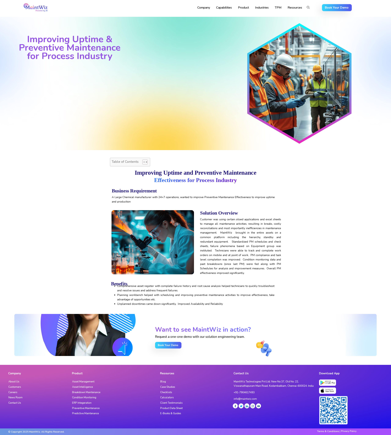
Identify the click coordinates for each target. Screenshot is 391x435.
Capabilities (224, 8)
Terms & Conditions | (328, 431)
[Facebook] (235, 405)
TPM (278, 8)
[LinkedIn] (246, 405)
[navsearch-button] (308, 7)
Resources (295, 8)
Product (243, 8)
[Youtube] (258, 405)
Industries (262, 8)
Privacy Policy (348, 431)
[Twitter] (241, 405)
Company (203, 8)
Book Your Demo (337, 8)
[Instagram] (252, 405)
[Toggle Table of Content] (143, 162)
